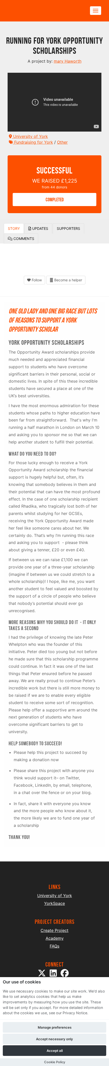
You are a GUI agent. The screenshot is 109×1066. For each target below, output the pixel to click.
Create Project (54, 930)
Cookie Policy (54, 1062)
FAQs (54, 946)
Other (62, 142)
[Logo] (32, 11)
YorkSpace (54, 903)
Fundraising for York (33, 142)
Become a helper (67, 280)
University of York (30, 136)
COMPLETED (55, 199)
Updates (39, 228)
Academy (55, 938)
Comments (23, 238)
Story (14, 228)
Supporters (68, 228)
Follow (36, 280)
